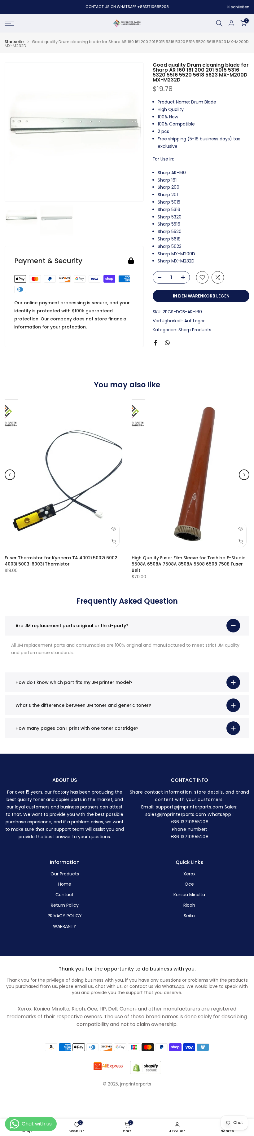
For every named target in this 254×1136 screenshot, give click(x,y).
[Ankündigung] (127, 7)
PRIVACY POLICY (65, 916)
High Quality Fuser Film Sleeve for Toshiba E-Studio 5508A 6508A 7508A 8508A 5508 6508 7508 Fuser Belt (189, 563)
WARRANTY (64, 926)
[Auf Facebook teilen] (155, 343)
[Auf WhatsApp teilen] (167, 343)
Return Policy (65, 905)
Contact (64, 895)
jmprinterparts (135, 1084)
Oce (189, 884)
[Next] (244, 474)
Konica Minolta (189, 895)
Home (64, 884)
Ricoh (189, 905)
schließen (17, 7)
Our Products (64, 874)
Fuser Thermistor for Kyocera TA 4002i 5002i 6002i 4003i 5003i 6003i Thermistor (61, 560)
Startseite (14, 42)
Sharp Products (194, 330)
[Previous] (10, 474)
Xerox (189, 874)
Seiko (189, 916)
